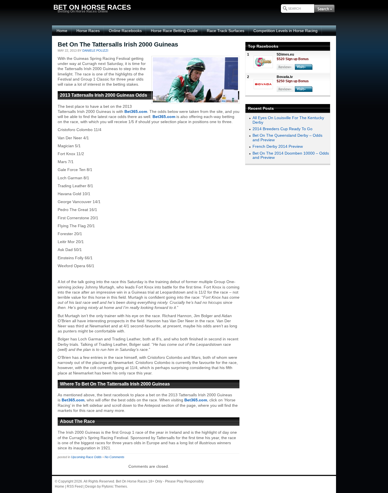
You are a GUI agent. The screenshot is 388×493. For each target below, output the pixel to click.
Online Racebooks (125, 30)
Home (62, 30)
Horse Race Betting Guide (174, 30)
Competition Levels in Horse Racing (285, 30)
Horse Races (88, 30)
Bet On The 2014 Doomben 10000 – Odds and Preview (291, 155)
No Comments (114, 457)
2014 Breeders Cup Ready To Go (282, 129)
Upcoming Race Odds (86, 457)
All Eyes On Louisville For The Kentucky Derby (288, 119)
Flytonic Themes (114, 486)
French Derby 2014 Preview (278, 146)
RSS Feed (75, 486)
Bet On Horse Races (131, 481)
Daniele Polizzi (95, 50)
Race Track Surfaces (225, 30)
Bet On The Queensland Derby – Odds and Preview (287, 137)
